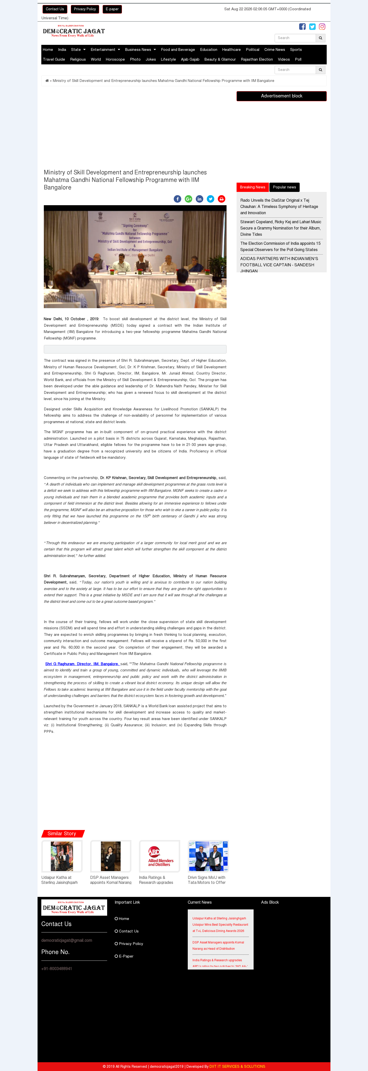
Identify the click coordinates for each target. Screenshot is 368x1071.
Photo (135, 59)
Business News (138, 49)
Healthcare (231, 49)
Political (252, 49)
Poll (298, 59)
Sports (296, 49)
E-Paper (125, 956)
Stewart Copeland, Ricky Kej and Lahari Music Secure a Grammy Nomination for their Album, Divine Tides (280, 228)
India (62, 49)
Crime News (274, 49)
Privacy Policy (85, 9)
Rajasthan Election (257, 59)
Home (48, 49)
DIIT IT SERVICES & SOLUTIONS (237, 1066)
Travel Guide (54, 59)
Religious (78, 59)
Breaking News (252, 187)
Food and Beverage (178, 49)
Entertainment (103, 49)
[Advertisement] (135, 129)
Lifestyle (168, 59)
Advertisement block (281, 96)
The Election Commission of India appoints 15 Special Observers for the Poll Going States (280, 246)
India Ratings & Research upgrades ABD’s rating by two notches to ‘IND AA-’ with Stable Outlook (220, 960)
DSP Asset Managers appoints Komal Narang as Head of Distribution (110, 882)
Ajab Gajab (190, 59)
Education (208, 49)
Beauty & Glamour (220, 59)
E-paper (112, 9)
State (76, 49)
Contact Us (55, 9)
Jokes (151, 59)
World (96, 59)
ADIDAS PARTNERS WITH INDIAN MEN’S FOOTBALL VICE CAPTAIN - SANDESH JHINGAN (279, 265)
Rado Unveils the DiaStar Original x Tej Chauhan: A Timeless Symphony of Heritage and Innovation (279, 206)
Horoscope (115, 59)
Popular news (284, 187)
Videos (284, 59)
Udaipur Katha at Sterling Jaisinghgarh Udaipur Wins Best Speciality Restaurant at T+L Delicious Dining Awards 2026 (220, 918)
